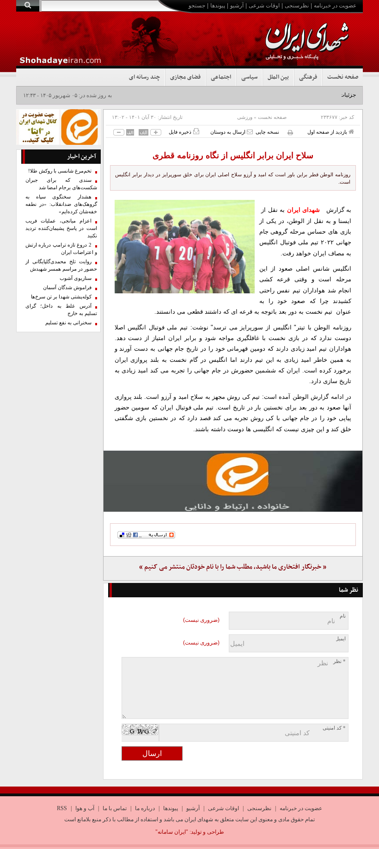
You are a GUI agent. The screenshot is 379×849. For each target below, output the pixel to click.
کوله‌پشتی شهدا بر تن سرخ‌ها (61, 296)
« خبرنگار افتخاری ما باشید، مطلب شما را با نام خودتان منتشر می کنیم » (232, 567)
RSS (62, 808)
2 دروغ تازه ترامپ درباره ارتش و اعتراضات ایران (61, 248)
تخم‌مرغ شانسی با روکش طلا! (60, 171)
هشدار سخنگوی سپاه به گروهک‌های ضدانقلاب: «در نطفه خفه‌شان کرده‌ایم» (61, 204)
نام (343, 616)
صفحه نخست (342, 77)
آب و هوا (84, 808)
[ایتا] (233, 481)
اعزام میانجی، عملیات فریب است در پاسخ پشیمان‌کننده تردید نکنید (61, 228)
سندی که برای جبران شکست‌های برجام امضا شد (61, 184)
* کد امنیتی (334, 728)
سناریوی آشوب (76, 278)
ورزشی (244, 117)
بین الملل (278, 77)
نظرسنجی (297, 5)
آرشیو (237, 5)
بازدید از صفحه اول (327, 132)
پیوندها (217, 5)
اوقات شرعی (264, 5)
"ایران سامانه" (171, 832)
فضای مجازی (185, 77)
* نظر (339, 661)
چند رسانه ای (144, 77)
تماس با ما (115, 808)
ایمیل (340, 638)
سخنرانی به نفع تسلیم (68, 322)
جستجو (197, 5)
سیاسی (249, 77)
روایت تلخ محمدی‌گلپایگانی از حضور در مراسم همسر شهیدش (61, 265)
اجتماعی (221, 77)
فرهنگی (308, 77)
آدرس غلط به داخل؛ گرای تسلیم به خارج (61, 310)
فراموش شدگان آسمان (67, 287)
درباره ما (145, 808)
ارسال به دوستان (228, 132)
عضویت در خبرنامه (335, 5)
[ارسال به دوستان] (250, 132)
